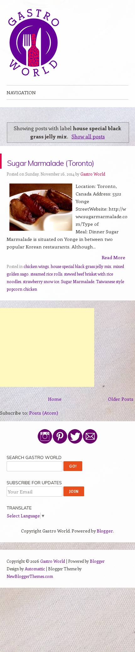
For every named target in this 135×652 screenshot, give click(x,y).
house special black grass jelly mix (81, 281)
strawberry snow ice (41, 296)
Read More (113, 272)
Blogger (105, 546)
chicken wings (36, 281)
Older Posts (120, 414)
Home (55, 414)
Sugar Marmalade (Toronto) (56, 168)
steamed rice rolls (46, 289)
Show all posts (88, 136)
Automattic (35, 583)
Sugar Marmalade (77, 296)
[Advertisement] (47, 362)
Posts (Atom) (43, 428)
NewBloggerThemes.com (30, 591)
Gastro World (92, 189)
